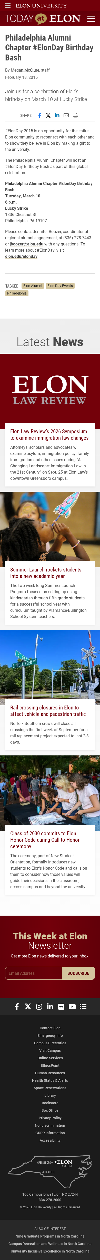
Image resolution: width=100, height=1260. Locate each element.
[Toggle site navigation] (90, 19)
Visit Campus (50, 1050)
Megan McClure (25, 70)
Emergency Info (50, 1035)
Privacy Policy (50, 1117)
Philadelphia (17, 293)
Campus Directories (50, 1042)
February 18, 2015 (21, 77)
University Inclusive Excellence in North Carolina (50, 1251)
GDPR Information (50, 1132)
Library (50, 1095)
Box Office (50, 1110)
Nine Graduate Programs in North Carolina (50, 1236)
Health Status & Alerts (50, 1080)
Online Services (50, 1057)
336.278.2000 (50, 1199)
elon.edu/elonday (21, 256)
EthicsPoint (50, 1065)
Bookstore (50, 1102)
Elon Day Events (60, 285)
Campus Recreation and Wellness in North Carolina (50, 1243)
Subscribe (78, 973)
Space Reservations (50, 1087)
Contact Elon (50, 1027)
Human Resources (50, 1072)
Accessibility (50, 1140)
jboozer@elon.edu (26, 243)
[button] (8, 5)
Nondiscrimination (50, 1125)
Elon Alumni (32, 285)
